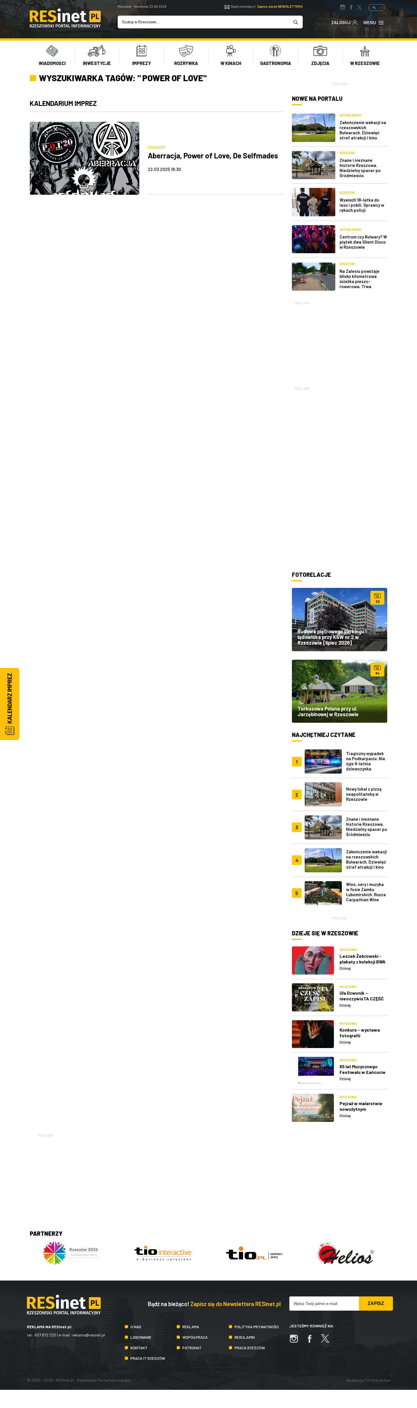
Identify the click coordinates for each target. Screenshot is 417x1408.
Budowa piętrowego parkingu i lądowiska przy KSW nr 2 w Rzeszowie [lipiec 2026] (332, 637)
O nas (135, 1326)
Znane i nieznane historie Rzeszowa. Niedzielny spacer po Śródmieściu (360, 168)
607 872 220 (45, 1334)
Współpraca (195, 1337)
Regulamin (245, 1337)
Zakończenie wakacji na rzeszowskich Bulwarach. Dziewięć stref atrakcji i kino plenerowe (363, 132)
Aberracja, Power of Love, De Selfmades (213, 155)
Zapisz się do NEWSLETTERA (280, 6)
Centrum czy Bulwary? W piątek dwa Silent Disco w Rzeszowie (363, 242)
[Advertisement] (339, 341)
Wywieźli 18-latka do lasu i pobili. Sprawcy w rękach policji (362, 205)
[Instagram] (296, 1341)
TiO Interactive (377, 1380)
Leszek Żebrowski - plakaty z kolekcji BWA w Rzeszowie (363, 961)
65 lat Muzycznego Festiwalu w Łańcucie (363, 1069)
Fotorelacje (311, 574)
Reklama (190, 1326)
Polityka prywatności (257, 1326)
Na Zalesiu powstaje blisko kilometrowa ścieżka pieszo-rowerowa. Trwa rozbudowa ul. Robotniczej (360, 284)
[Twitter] (328, 1341)
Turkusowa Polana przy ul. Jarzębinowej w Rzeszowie (328, 711)
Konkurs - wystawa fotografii (360, 1032)
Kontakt (139, 1347)
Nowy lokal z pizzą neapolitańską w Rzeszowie (364, 794)
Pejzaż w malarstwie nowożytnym (361, 1106)
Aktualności (350, 115)
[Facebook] (312, 1341)
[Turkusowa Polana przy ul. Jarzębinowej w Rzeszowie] (339, 691)
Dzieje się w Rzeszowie (325, 933)
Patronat (192, 1347)
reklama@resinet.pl (88, 1334)
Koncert (157, 147)
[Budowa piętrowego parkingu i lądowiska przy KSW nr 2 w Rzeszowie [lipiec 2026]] (339, 619)
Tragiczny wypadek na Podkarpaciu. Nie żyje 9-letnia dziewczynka (365, 761)
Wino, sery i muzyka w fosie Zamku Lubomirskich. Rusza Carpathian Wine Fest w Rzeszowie (366, 894)
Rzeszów (347, 153)
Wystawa (348, 950)
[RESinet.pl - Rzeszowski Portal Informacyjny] (65, 26)
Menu (369, 22)
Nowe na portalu (317, 98)
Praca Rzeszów (250, 1347)
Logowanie (140, 1337)
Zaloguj (341, 22)
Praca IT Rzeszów (147, 1358)
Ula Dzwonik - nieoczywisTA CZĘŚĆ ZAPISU (362, 998)
